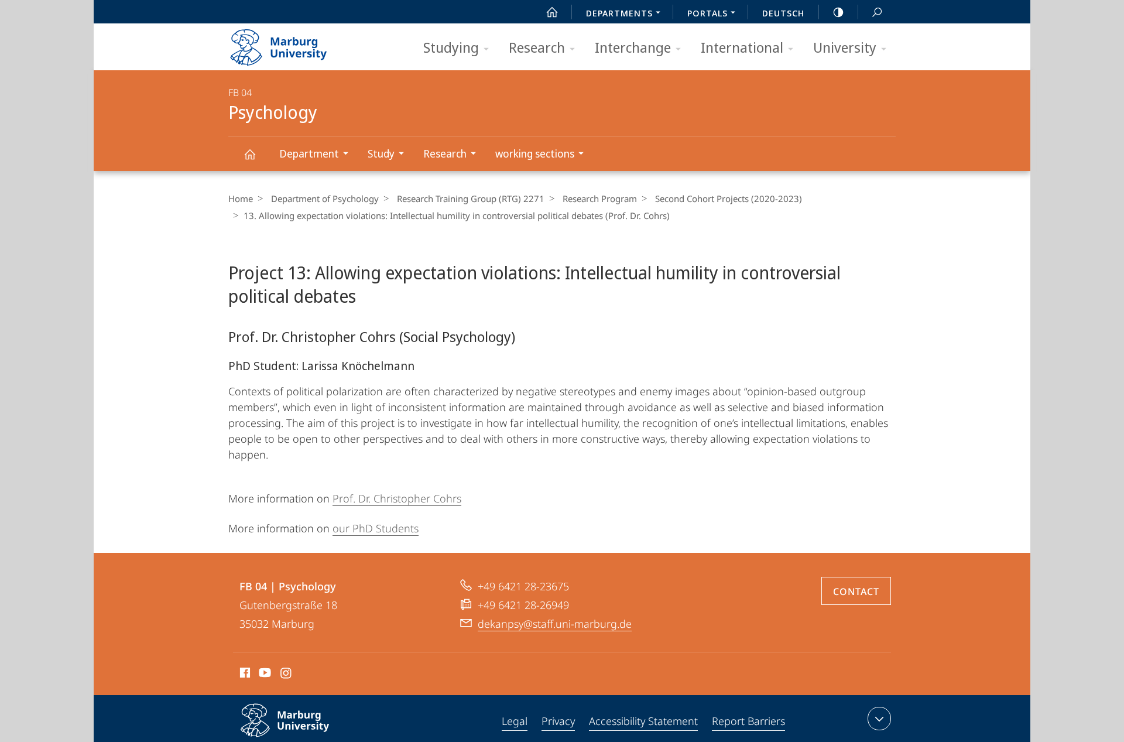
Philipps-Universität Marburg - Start (301, 43)
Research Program (600, 198)
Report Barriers (748, 721)
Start (552, 11)
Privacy (558, 721)
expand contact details (879, 718)
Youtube (263, 674)
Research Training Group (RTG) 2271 (470, 198)
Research (537, 47)
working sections (534, 153)
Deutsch (783, 13)
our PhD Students (376, 528)
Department (309, 153)
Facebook (244, 674)
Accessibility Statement (643, 721)
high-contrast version (838, 11)
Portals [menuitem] (707, 13)
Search (877, 11)
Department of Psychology (325, 198)
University (844, 47)
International (742, 47)
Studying (451, 47)
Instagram (286, 674)
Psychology (249, 153)
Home (240, 198)
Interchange (633, 47)
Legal (514, 721)
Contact (856, 591)
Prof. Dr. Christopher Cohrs (397, 498)
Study (381, 153)
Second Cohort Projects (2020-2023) (728, 198)
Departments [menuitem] (619, 13)
